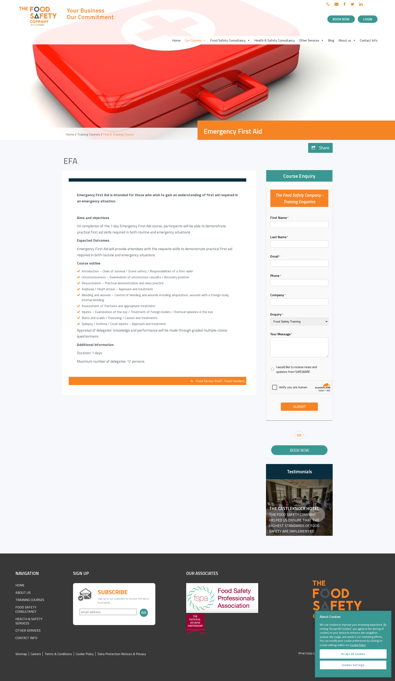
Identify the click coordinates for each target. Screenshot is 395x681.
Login (367, 19)
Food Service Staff (209, 380)
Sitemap (21, 654)
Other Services (309, 40)
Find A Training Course (118, 134)
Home (176, 40)
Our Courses (193, 40)
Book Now (341, 19)
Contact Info (369, 40)
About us (344, 40)
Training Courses (88, 134)
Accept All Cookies (353, 654)
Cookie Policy (85, 654)
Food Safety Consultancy (228, 40)
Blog (331, 40)
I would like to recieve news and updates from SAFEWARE (296, 369)
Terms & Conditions (58, 654)
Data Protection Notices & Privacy (122, 654)
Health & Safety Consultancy (274, 40)
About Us (23, 592)
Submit (299, 407)
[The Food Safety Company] (38, 25)
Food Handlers (234, 380)
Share (323, 147)
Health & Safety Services (29, 621)
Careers (36, 654)
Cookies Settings (353, 665)
